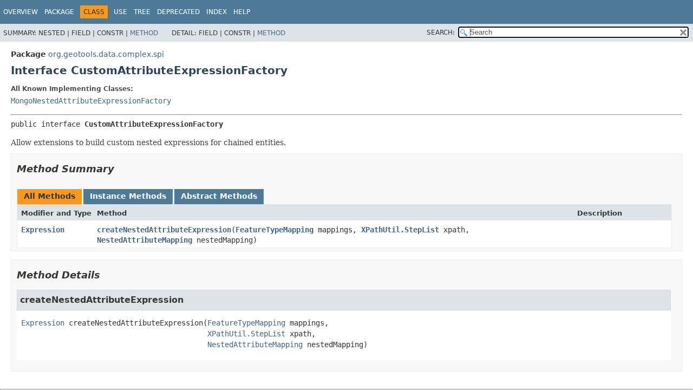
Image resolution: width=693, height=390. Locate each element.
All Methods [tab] (49, 196)
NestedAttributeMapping (144, 240)
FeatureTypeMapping (274, 229)
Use (120, 12)
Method (144, 33)
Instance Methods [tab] (128, 196)
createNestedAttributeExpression (164, 229)
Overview (20, 12)
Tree (142, 12)
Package (59, 12)
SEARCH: (441, 32)
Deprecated (178, 12)
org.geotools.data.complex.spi (106, 54)
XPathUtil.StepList (400, 229)
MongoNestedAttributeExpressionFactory (91, 100)
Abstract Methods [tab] (219, 196)
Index (216, 12)
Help (241, 12)
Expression (42, 229)
